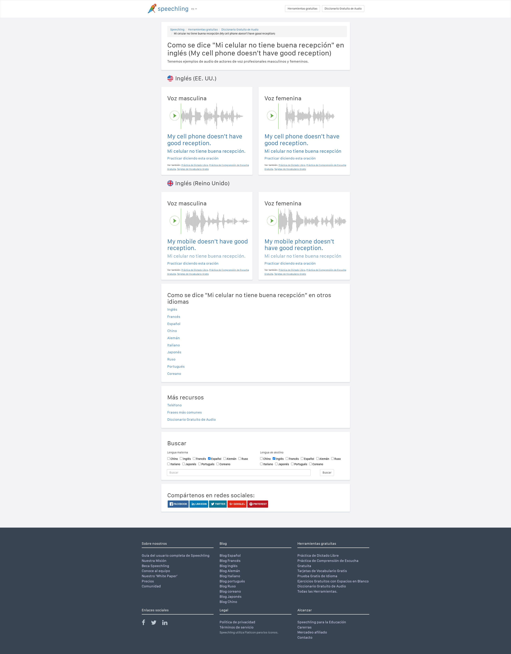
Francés (173, 316)
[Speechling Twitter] (156, 623)
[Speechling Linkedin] (167, 623)
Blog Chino (228, 602)
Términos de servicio (237, 627)
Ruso (171, 359)
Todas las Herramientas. (317, 591)
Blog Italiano (230, 576)
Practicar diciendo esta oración (193, 158)
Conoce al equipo (156, 571)
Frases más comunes (184, 412)
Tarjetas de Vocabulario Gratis (322, 571)
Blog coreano (230, 591)
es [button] (193, 8)
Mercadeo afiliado (312, 632)
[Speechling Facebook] (146, 623)
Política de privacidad (237, 622)
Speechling (177, 29)
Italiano (173, 345)
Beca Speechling (155, 566)
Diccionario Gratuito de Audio (343, 8)
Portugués (176, 366)
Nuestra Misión (154, 560)
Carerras (304, 627)
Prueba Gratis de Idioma (317, 576)
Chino (172, 331)
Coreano (174, 373)
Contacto (304, 637)
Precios (148, 581)
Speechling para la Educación (321, 622)
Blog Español (230, 555)
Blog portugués (232, 581)
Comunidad (151, 586)
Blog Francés (230, 560)
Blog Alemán (230, 571)
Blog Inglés (229, 566)
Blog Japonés (231, 596)
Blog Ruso (228, 586)
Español (173, 324)
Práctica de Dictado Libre (318, 555)
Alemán (173, 338)
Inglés (172, 309)
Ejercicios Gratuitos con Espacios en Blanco (333, 581)
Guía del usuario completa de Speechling (175, 555)
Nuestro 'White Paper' (159, 576)
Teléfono (174, 405)
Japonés (174, 352)
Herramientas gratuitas (302, 8)
